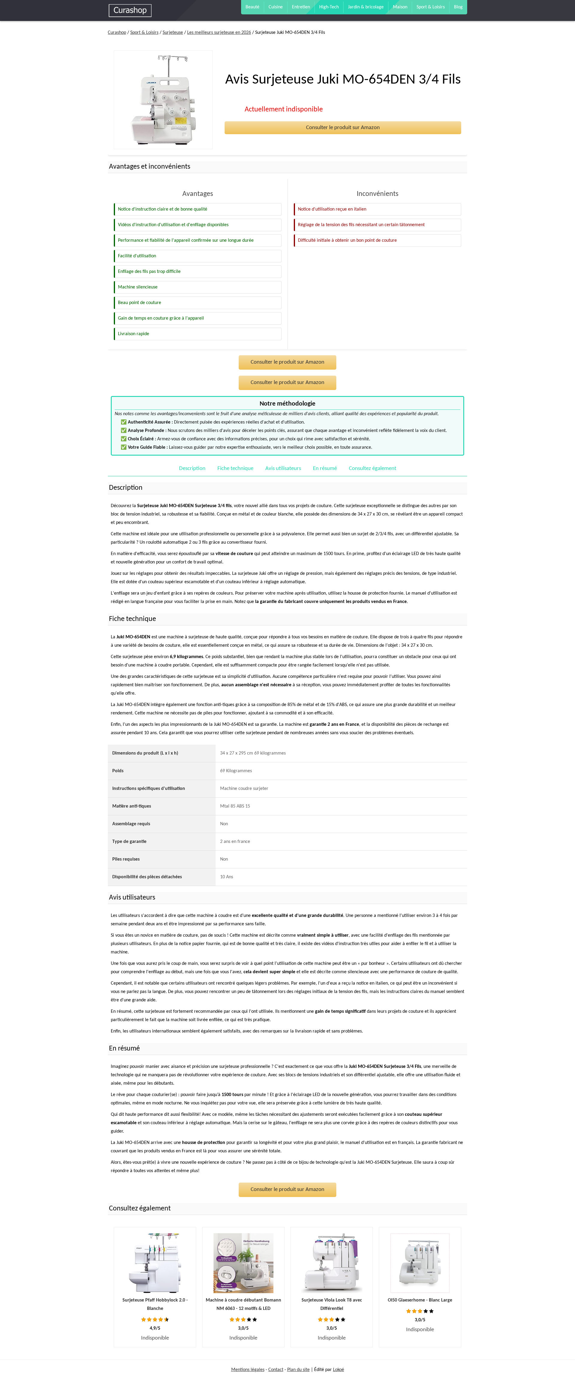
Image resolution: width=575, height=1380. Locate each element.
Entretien (301, 7)
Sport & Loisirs (431, 7)
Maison (400, 7)
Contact (275, 1369)
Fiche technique (235, 468)
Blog (458, 7)
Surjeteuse (173, 32)
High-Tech (329, 7)
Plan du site (298, 1369)
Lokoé (338, 1369)
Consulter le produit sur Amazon (343, 128)
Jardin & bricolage (366, 7)
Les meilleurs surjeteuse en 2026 (219, 32)
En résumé (325, 468)
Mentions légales (247, 1369)
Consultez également (372, 468)
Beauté (252, 7)
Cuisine (276, 7)
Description (192, 468)
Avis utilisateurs (283, 468)
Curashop (117, 32)
